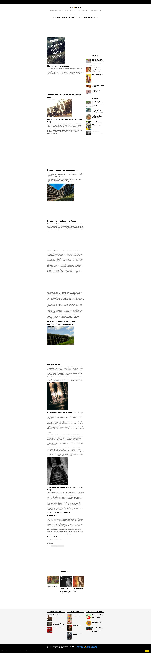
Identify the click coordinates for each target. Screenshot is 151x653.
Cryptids (57, 546)
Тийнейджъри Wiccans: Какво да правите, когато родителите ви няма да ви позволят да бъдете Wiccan (95, 62)
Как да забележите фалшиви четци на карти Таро (97, 123)
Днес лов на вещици (96, 131)
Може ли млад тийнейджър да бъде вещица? (96, 110)
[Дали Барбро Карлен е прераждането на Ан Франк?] (79, 581)
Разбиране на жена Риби (58, 627)
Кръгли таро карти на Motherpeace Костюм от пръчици (97, 622)
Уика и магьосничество (56, 10)
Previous (45, 581)
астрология (73, 10)
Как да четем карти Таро (97, 74)
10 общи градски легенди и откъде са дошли (52, 586)
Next (85, 581)
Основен (70, 14)
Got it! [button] (147, 650)
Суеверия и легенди (95, 10)
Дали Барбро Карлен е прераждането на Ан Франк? (78, 590)
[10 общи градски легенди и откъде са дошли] (53, 580)
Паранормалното (76, 14)
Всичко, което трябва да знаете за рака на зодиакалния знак (97, 616)
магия (66, 10)
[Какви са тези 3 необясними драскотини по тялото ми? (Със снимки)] (66, 581)
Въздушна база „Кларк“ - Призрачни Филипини (61, 647)
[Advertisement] (65, 27)
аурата (52, 546)
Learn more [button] (38, 650)
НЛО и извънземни (83, 10)
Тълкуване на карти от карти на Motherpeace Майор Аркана (97, 116)
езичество (62, 546)
